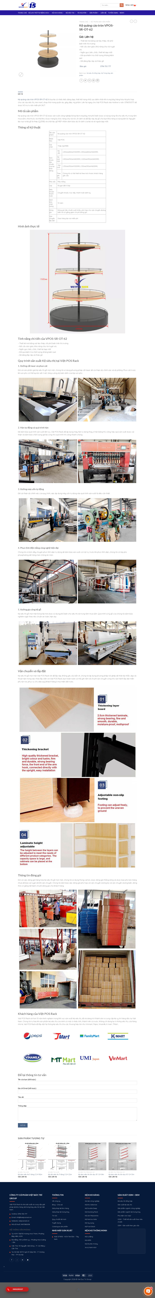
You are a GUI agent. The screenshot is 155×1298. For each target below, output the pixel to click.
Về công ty (56, 1201)
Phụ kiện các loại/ (124, 1216)
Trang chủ (22, 13)
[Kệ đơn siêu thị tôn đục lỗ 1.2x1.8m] (92, 1156)
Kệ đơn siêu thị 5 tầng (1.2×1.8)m (30, 1174)
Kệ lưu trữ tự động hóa (38, 13)
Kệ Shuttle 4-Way (91, 1244)
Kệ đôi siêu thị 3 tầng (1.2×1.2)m (60, 1174)
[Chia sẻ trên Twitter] (85, 80)
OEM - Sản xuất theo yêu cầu (128, 1225)
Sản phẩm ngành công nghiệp (129, 1208)
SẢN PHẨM (93, 13)
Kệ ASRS (88, 1240)
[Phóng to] (21, 74)
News (122, 13)
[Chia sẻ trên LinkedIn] (98, 80)
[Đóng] (148, 1264)
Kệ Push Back (90, 1226)
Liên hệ (104, 13)
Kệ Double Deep (91, 1208)
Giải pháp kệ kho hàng (60, 1208)
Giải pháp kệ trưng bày (60, 1212)
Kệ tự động (89, 1237)
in (22, 1260)
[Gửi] (122, 5)
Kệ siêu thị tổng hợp (93, 73)
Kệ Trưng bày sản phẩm (100, 22)
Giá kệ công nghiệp (92, 1201)
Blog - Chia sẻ (57, 1205)
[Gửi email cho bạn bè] (89, 80)
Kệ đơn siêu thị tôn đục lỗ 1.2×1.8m (91, 1174)
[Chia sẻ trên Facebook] (81, 80)
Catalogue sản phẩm (60, 1226)
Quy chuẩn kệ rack (59, 1219)
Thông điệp (22, 1106)
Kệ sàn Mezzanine (91, 1216)
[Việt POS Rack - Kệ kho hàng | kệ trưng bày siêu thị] (27, 5)
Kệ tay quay (89, 1223)
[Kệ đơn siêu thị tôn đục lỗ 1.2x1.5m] (123, 1156)
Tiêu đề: (21, 1097)
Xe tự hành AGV (90, 1247)
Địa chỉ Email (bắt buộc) (27, 1088)
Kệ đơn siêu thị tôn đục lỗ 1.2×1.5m (121, 1174)
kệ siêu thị (70, 13)
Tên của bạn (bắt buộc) (27, 1080)
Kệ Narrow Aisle (91, 1219)
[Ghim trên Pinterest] (93, 80)
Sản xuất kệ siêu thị (125, 1205)
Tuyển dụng (113, 13)
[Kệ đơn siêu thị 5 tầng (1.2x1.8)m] (32, 1156)
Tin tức (54, 1216)
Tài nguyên (81, 13)
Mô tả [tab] (20, 94)
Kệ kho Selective (91, 1205)
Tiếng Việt (129, 5)
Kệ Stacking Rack (91, 1212)
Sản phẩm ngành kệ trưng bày (129, 1212)
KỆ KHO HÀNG (57, 13)
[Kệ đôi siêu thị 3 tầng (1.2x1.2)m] (62, 1156)
